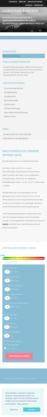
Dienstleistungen (35, 2)
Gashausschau (9, 104)
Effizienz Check (10, 116)
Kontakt (29, 5)
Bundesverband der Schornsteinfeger (17, 134)
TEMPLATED (19, 378)
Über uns (22, 2)
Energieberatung (10, 92)
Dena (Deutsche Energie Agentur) (15, 138)
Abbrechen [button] (14, 409)
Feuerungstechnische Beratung (16, 112)
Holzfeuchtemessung (12, 108)
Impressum (38, 5)
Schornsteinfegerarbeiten (13, 88)
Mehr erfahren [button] (22, 404)
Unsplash (33, 378)
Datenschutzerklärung (11, 56)
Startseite (13, 2)
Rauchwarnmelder (11, 100)
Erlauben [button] (31, 409)
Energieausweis (10, 96)
